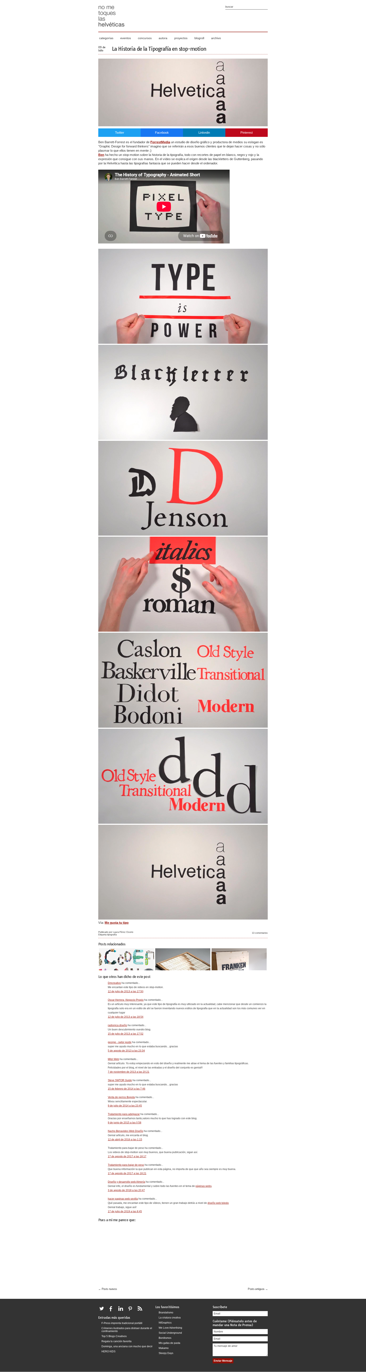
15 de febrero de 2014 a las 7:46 (126, 1088)
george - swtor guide (120, 1042)
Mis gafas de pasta (169, 1343)
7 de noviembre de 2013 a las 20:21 (128, 1071)
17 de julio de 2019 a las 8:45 (125, 1211)
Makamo (164, 1348)
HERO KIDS (108, 1351)
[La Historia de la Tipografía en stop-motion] (183, 125)
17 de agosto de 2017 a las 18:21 (127, 1173)
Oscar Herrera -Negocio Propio (126, 999)
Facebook (162, 132)
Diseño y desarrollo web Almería (126, 1181)
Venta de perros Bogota (121, 1097)
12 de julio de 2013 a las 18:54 (125, 1016)
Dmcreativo (114, 983)
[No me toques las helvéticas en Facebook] (112, 1311)
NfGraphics (165, 1322)
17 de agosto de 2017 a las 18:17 (127, 1156)
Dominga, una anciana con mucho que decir (126, 1346)
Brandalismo (166, 1312)
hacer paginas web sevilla (123, 1198)
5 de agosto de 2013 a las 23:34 (126, 1050)
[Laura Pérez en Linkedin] (121, 1311)
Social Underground (170, 1332)
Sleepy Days (166, 1353)
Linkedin (204, 132)
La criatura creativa (170, 1317)
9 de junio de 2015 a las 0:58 (124, 1122)
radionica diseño (117, 1025)
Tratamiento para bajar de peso (126, 1164)
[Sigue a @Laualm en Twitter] (102, 1311)
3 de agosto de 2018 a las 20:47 (126, 1190)
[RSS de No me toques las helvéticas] (140, 1311)
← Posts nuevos (107, 1289)
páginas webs (203, 1186)
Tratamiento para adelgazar (124, 1114)
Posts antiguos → (258, 1289)
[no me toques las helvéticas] (111, 28)
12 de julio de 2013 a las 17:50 (125, 991)
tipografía (112, 934)
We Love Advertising (170, 1327)
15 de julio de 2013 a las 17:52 (125, 1033)
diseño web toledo (218, 1203)
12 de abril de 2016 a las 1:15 (125, 1139)
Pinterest (246, 132)
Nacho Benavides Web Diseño (125, 1131)
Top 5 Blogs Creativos (114, 1336)
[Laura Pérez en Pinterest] (131, 1311)
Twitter (119, 132)
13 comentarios (260, 933)
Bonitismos (165, 1337)
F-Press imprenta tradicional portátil (121, 1323)
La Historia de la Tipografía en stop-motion (159, 49)
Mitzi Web (113, 1059)
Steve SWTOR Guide (120, 1080)
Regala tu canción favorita (116, 1341)
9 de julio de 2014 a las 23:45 (125, 1105)
